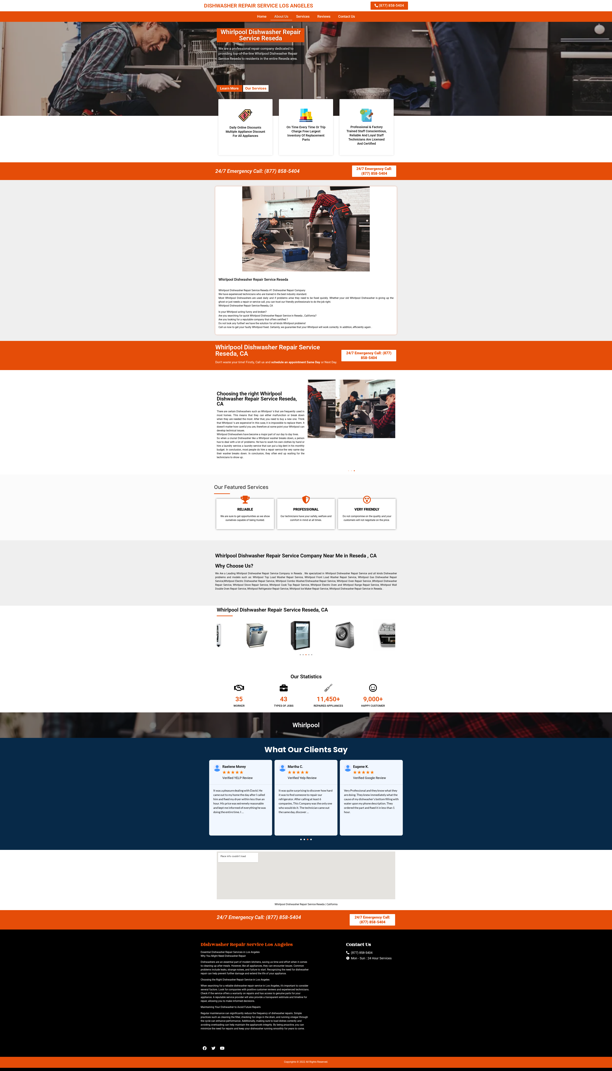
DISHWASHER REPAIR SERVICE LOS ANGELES (258, 6)
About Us (281, 16)
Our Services (255, 88)
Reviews (323, 16)
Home (261, 16)
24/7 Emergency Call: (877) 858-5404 (257, 171)
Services (303, 16)
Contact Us (346, 16)
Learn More (229, 88)
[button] (348, 470)
